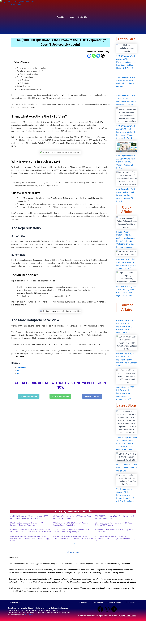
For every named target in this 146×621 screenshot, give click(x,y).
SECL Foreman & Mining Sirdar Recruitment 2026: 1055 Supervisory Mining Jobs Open (71, 531)
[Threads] (103, 56)
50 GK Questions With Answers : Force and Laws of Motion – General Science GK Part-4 (125, 195)
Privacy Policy (97, 602)
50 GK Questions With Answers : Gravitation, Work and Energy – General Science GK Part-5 (125, 162)
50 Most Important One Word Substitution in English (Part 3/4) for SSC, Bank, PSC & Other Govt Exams (126, 443)
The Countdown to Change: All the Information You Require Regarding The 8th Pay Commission (126, 495)
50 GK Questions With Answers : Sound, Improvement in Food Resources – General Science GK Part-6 (125, 132)
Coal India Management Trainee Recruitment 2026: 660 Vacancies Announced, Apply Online (29, 517)
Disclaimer (83, 602)
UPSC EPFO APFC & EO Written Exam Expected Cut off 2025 (126, 468)
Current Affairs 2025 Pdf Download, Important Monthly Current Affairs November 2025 (125, 326)
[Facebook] (89, 56)
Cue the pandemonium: (29, 74)
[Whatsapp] (94, 56)
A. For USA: (24, 80)
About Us (60, 17)
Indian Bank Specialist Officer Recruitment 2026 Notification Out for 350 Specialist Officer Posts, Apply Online (30, 538)
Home (71, 17)
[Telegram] (98, 56)
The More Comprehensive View (29, 89)
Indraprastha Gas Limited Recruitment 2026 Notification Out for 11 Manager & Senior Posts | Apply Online (115, 538)
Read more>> (29, 615)
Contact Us (130, 602)
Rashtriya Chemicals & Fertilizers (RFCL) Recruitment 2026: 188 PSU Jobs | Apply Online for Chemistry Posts (30, 531)
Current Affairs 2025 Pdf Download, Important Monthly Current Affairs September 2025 (125, 393)
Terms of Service (114, 602)
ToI (18, 371)
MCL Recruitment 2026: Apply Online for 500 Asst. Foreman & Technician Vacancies (29, 524)
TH (18, 374)
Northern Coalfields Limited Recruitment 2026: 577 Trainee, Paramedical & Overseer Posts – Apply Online (73, 537)
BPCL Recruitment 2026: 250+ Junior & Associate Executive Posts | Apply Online (71, 524)
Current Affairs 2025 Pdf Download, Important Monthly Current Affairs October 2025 (126, 360)
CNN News (21, 368)
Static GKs (82, 17)
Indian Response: (24, 86)
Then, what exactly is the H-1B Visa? (31, 68)
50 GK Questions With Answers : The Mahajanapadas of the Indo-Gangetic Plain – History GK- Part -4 (126, 62)
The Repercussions (25, 77)
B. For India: (25, 83)
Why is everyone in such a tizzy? (30, 71)
